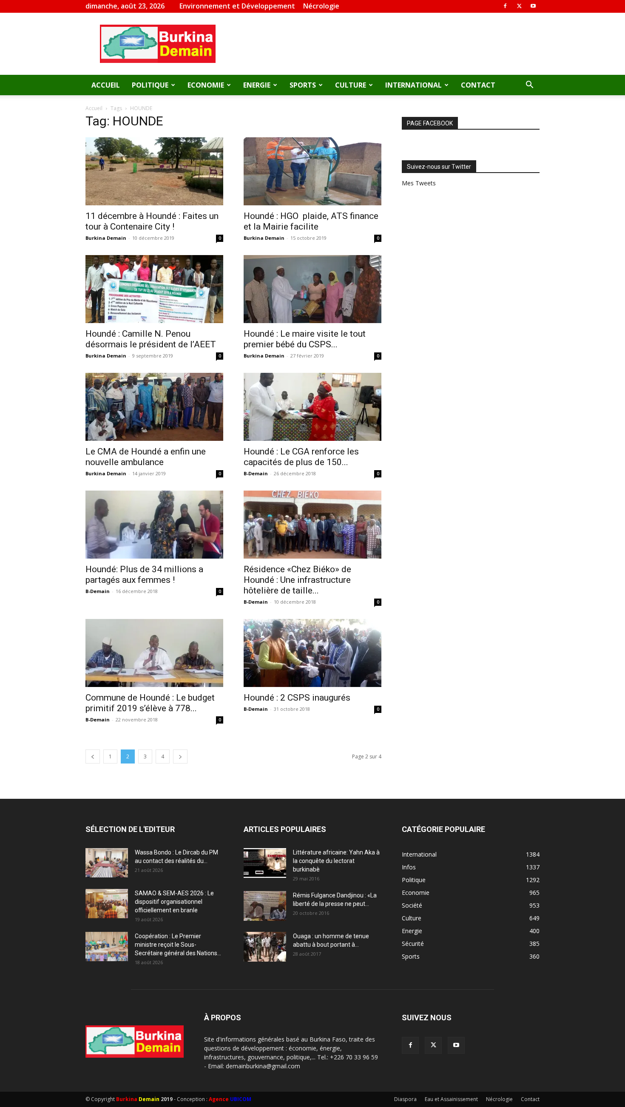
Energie (256, 85)
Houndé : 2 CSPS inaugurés (297, 698)
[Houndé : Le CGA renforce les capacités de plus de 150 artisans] (312, 407)
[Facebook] (505, 6)
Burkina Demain (105, 238)
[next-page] (180, 756)
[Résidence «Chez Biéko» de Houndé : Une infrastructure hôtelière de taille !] (312, 525)
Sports (303, 85)
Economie (206, 85)
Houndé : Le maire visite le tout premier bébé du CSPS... (305, 339)
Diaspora (405, 1099)
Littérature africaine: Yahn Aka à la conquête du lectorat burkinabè (336, 861)
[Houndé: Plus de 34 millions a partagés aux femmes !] (154, 525)
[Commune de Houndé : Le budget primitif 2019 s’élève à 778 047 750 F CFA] (154, 653)
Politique (150, 85)
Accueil (105, 85)
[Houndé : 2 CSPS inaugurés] (312, 653)
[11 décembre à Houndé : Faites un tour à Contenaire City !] (154, 171)
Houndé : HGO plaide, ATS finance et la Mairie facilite (311, 221)
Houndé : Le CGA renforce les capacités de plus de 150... (301, 456)
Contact (478, 85)
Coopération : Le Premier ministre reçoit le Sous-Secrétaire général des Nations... (178, 945)
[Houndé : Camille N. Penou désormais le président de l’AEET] (154, 289)
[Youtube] (533, 6)
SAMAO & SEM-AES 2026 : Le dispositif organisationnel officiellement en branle (174, 902)
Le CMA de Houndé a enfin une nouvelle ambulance (145, 456)
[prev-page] (92, 756)
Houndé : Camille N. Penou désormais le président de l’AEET (150, 339)
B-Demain (256, 473)
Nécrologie (321, 6)
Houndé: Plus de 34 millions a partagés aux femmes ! (144, 574)
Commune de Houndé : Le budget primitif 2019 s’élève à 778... (150, 703)
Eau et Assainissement (451, 1099)
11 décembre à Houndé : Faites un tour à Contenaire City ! (152, 221)
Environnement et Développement (237, 6)
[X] (519, 6)
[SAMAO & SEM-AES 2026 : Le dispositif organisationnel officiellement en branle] (106, 903)
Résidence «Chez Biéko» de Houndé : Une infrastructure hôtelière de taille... (297, 580)
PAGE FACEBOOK (430, 123)
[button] (529, 86)
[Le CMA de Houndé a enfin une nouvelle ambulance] (154, 407)
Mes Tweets (419, 183)
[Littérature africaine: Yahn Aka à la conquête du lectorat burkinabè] (265, 863)
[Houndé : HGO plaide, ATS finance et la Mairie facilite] (312, 171)
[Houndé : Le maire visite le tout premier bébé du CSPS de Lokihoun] (312, 289)
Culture (350, 85)
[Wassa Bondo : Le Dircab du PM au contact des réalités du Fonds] (106, 862)
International (413, 85)
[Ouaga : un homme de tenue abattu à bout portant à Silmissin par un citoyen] (265, 947)
